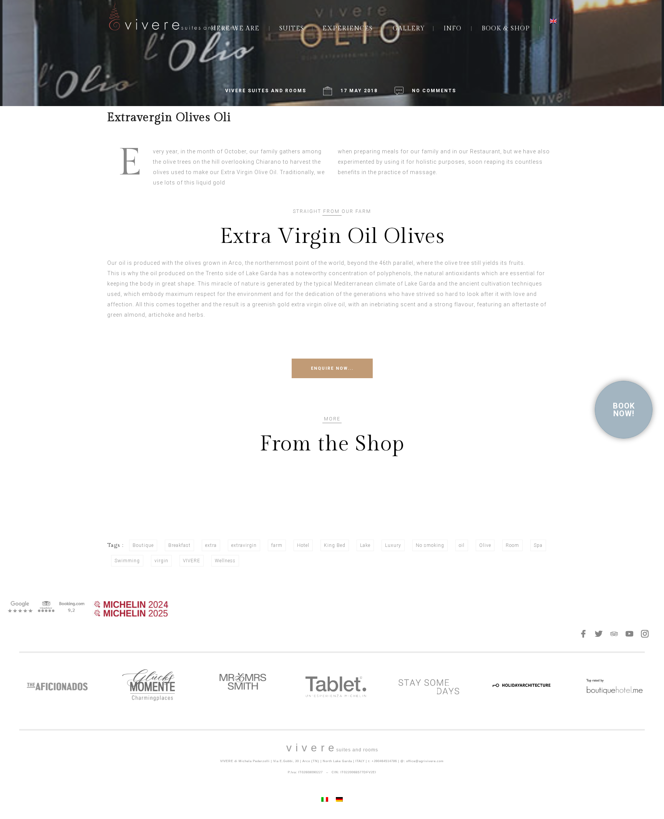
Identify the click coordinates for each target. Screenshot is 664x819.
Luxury (393, 545)
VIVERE (191, 560)
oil (462, 545)
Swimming (127, 560)
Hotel (303, 545)
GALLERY (409, 28)
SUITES (291, 28)
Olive (485, 545)
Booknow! (624, 409)
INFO (452, 28)
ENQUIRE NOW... (332, 368)
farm (276, 545)
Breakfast (179, 545)
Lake (365, 545)
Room (512, 545)
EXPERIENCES (347, 28)
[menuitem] (553, 21)
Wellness (225, 560)
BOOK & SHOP (505, 28)
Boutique (143, 545)
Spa (538, 545)
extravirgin (244, 545)
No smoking (430, 545)
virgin (161, 560)
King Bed (334, 545)
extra (211, 545)
